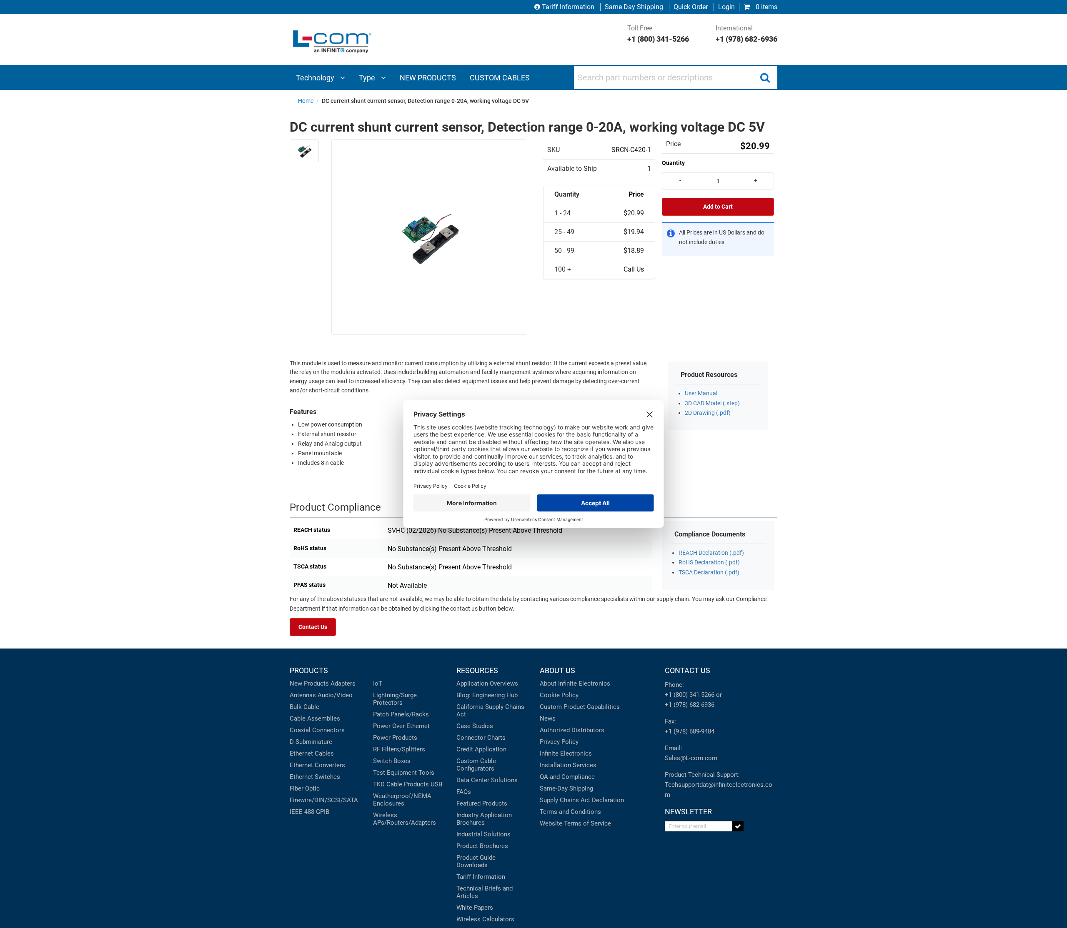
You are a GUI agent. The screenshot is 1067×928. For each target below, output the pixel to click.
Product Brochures (482, 846)
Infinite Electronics (566, 753)
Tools (426, 772)
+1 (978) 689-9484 (689, 731)
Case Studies (474, 726)
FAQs (463, 792)
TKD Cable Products (401, 784)
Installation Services (568, 765)
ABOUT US (557, 670)
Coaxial (300, 730)
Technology (316, 77)
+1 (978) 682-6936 (689, 704)
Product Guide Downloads (476, 861)
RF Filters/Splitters (399, 749)
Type (368, 77)
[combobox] (675, 77)
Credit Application (481, 749)
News (548, 718)
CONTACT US (687, 670)
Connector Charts (481, 737)
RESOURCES (477, 670)
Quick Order (691, 7)
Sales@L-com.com (691, 758)
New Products (309, 683)
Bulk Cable (304, 707)
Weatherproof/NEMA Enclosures (402, 799)
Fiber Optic (305, 788)
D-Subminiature (311, 742)
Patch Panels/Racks (401, 714)
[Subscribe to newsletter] (738, 826)
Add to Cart (718, 206)
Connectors (328, 730)
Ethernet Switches (315, 777)
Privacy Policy (559, 742)
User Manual (701, 393)
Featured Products (481, 803)
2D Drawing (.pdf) (708, 413)
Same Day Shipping (634, 7)
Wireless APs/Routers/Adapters (404, 818)
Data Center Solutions (487, 780)
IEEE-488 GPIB (309, 812)
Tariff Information (568, 7)
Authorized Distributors (572, 730)
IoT (377, 683)
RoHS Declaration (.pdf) (709, 562)
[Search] (764, 77)
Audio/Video (335, 695)
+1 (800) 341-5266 (689, 694)
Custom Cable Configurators (476, 764)
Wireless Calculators (485, 919)
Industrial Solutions (483, 834)
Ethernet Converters (317, 765)
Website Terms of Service (575, 823)
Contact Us (312, 627)
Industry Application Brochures (484, 818)
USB (436, 784)
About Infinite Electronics (575, 683)
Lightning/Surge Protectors (395, 698)
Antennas (303, 695)
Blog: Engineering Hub (487, 695)
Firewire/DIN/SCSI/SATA (324, 800)
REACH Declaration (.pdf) (711, 552)
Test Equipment (395, 772)
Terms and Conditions (570, 812)
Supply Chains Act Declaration (582, 800)
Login (726, 7)
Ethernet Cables (312, 753)
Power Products (395, 737)
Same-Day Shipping (566, 788)
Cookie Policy (559, 695)
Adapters (343, 683)
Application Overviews (487, 683)
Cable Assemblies (315, 718)
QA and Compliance (567, 777)
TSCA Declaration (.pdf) (709, 572)
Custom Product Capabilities (580, 707)
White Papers (474, 907)
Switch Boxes (392, 761)
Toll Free (658, 33)
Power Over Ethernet (401, 726)
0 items (765, 7)
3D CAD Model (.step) (712, 403)
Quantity (673, 163)
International (746, 33)
